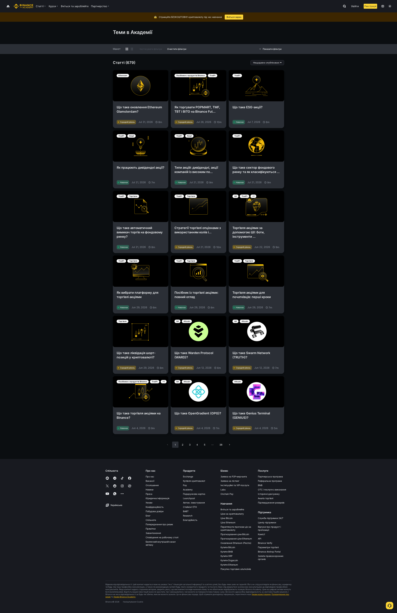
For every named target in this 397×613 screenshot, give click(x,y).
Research (187, 515)
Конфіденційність (155, 507)
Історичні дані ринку (269, 494)
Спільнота (151, 520)
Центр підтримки (267, 522)
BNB (260, 485)
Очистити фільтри (176, 49)
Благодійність (190, 520)
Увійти (355, 6)
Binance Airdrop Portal (269, 551)
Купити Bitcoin (228, 547)
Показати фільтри (272, 49)
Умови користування (261, 594)
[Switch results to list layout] (131, 49)
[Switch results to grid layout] (126, 49)
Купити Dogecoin (229, 560)
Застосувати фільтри (150, 49)
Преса (149, 494)
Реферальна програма (270, 481)
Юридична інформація (157, 498)
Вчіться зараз (234, 17)
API (259, 538)
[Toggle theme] (389, 6)
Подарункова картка (194, 494)
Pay (185, 485)
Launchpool (189, 498)
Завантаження (153, 533)
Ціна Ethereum (228, 522)
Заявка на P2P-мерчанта (234, 476)
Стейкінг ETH (190, 507)
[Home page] (23, 6)
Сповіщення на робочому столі (162, 537)
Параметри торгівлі (268, 547)
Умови (149, 502)
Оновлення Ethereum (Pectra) (236, 543)
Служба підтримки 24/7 (270, 518)
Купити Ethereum (229, 564)
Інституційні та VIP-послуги (235, 485)
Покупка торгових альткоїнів (236, 569)
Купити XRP (226, 556)
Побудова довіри (154, 511)
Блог (148, 515)
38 (221, 444)
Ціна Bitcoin (227, 518)
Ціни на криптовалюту (232, 513)
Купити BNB (227, 551)
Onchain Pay (227, 494)
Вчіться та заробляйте (232, 509)
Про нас (150, 476)
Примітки (151, 528)
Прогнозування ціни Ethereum (236, 538)
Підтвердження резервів (271, 502)
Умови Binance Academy (125, 597)
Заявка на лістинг (230, 481)
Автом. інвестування (194, 502)
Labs (223, 489)
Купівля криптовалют (194, 481)
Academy (188, 489)
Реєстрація (370, 6)
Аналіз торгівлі (265, 498)
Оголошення (152, 485)
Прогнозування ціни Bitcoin (235, 534)
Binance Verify (265, 543)
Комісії (261, 534)
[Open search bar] (343, 6)
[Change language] (382, 6)
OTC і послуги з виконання (272, 489)
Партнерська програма (270, 476)
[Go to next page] (229, 445)
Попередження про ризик (159, 524)
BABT (186, 511)
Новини (149, 489)
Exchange (188, 476)
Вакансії (150, 481)
